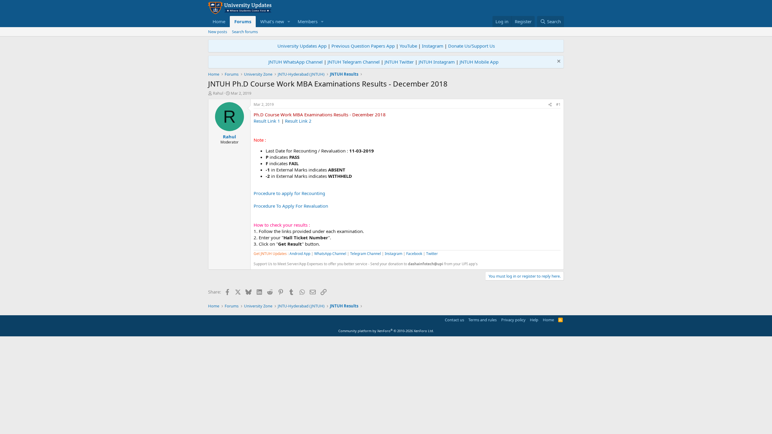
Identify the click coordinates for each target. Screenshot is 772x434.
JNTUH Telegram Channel (353, 62)
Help (534, 319)
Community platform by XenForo (386, 331)
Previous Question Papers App (363, 46)
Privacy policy (513, 319)
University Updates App (302, 46)
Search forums (245, 31)
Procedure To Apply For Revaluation (291, 206)
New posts (217, 31)
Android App (300, 253)
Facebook (414, 253)
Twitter (432, 253)
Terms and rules (482, 319)
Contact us (454, 319)
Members (308, 21)
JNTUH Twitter (399, 62)
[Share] (550, 104)
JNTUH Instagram (437, 62)
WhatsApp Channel (330, 253)
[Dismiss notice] (558, 62)
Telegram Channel (365, 253)
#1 (558, 104)
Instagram (432, 46)
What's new (272, 21)
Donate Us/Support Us (471, 46)
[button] (289, 21)
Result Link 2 (298, 121)
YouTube (408, 46)
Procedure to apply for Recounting (289, 193)
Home (219, 21)
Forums (242, 21)
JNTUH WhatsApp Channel (295, 62)
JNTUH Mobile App (479, 62)
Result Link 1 (267, 121)
